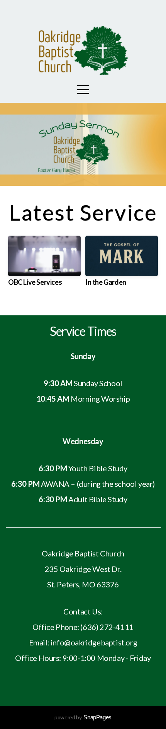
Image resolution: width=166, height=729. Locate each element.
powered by (83, 717)
